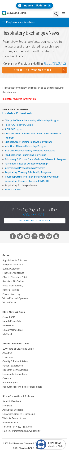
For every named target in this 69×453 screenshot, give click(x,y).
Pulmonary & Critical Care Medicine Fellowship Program (35, 159)
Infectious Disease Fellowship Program (25, 146)
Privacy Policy (10, 422)
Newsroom (8, 325)
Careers (6, 378)
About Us (7, 352)
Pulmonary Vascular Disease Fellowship (26, 163)
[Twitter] (20, 237)
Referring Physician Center (32, 70)
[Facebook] (13, 237)
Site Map (7, 405)
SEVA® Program (13, 129)
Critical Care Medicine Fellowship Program (28, 141)
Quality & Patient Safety (15, 361)
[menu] (63, 14)
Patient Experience (12, 365)
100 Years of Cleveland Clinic (18, 348)
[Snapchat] (56, 237)
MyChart (7, 334)
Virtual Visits (9, 302)
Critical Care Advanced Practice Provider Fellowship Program (33, 135)
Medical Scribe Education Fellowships (25, 154)
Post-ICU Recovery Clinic (18, 124)
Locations (7, 357)
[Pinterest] (49, 237)
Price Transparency (12, 285)
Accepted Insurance (12, 264)
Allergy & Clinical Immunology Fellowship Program (32, 120)
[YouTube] (27, 237)
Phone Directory (11, 294)
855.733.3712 (55, 63)
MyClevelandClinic (12, 329)
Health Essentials (11, 321)
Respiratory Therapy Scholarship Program (27, 172)
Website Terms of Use (14, 418)
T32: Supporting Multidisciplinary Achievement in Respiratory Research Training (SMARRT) (31, 178)
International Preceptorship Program (24, 167)
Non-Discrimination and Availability (21, 430)
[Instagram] (34, 237)
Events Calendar (11, 268)
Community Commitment (15, 374)
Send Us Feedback (11, 401)
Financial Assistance (13, 272)
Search (56, 14)
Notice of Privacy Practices (17, 426)
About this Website (12, 409)
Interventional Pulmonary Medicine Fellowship (29, 150)
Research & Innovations (15, 369)
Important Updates (35, 5)
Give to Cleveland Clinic (15, 277)
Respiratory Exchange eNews (20, 185)
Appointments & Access (14, 260)
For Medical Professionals (17, 113)
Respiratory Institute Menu (20, 22)
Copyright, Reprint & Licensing (18, 413)
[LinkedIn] (42, 237)
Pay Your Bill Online (13, 281)
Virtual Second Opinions (15, 298)
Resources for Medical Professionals (22, 386)
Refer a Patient (12, 189)
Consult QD (8, 317)
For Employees (10, 382)
